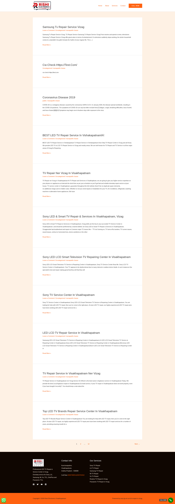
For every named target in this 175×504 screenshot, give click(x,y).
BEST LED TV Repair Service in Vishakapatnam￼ (73, 135)
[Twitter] (37, 484)
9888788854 (72, 475)
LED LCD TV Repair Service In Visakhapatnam (71, 332)
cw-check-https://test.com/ (60, 64)
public (44, 101)
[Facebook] (33, 484)
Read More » (47, 45)
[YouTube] (41, 484)
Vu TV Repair (94, 476)
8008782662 (80, 475)
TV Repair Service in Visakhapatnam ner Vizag (71, 373)
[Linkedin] (45, 484)
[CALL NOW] (170, 500)
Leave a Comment (48, 30)
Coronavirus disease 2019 (59, 97)
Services (114, 5)
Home (100, 5)
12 (88, 444)
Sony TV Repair (95, 465)
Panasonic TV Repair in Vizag (99, 482)
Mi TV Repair (94, 473)
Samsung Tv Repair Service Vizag (63, 26)
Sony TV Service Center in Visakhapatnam (69, 294)
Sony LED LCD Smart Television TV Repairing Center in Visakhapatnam (87, 256)
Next (137, 444)
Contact (122, 5)
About (107, 5)
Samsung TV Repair (96, 471)
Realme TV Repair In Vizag (99, 479)
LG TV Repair (94, 468)
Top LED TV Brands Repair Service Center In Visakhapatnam (80, 411)
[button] (135, 6)
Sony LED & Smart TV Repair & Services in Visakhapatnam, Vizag (83, 216)
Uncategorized (60, 30)
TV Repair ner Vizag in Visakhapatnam (66, 173)
